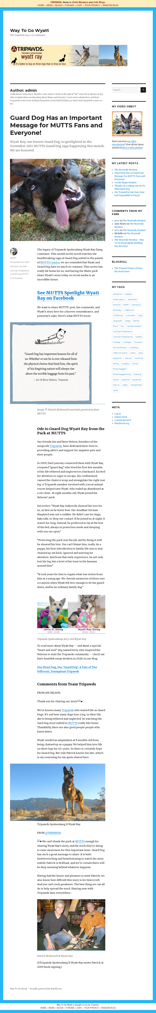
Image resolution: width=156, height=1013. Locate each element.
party (133, 353)
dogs (127, 320)
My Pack (14, 266)
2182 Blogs (99, 2)
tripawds (136, 379)
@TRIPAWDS (53, 832)
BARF (126, 304)
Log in (117, 414)
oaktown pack (120, 353)
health (139, 337)
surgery (125, 363)
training (137, 374)
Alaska (128, 294)
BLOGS (58, 5)
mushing (133, 347)
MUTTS (73, 723)
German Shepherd (19, 270)
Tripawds (56, 445)
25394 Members (80, 2)
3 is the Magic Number (125, 182)
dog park (117, 320)
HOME (41, 5)
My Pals (23, 266)
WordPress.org (121, 423)
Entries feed (120, 417)
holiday (116, 342)
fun (122, 326)
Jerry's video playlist (132, 147)
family (136, 320)
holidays (127, 342)
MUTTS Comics (50, 262)
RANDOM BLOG (110, 5)
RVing (116, 363)
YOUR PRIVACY (92, 5)
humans (138, 342)
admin (13, 258)
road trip (139, 358)
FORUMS (69, 5)
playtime (117, 358)
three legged (119, 369)
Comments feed (122, 420)
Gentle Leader (134, 326)
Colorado (130, 315)
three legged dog (122, 374)
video (125, 385)
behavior (136, 304)
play (141, 353)
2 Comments (16, 278)
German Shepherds (123, 337)
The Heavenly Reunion (125, 169)
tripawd (125, 379)
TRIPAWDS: (56, 2)
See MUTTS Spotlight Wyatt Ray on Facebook (68, 295)
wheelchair (136, 385)
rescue (128, 358)
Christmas (118, 315)
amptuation (119, 299)
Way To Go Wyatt (29, 30)
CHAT (79, 5)
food (115, 326)
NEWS (49, 5)
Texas (135, 363)
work (115, 390)
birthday (117, 310)
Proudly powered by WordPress (46, 988)
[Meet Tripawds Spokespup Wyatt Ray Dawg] (129, 124)
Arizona (117, 304)
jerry (116, 220)
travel (116, 379)
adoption (117, 294)
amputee (132, 299)
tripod (116, 385)
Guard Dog (15, 274)
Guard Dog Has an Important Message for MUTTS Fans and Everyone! (56, 125)
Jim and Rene (119, 347)
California (129, 310)
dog (140, 315)
